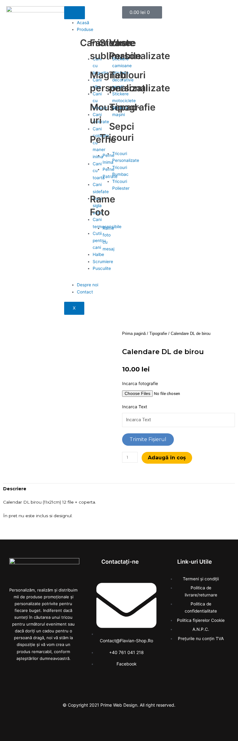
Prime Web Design (118, 705)
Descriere (14, 488)
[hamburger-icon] (74, 12)
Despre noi (87, 284)
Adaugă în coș (167, 458)
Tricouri (116, 137)
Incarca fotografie (140, 383)
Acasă (83, 22)
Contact (85, 291)
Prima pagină (134, 334)
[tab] (14, 488)
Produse (85, 29)
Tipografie (158, 334)
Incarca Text (134, 406)
